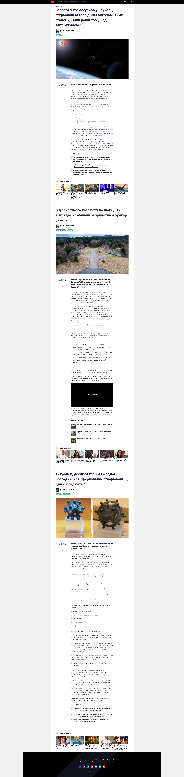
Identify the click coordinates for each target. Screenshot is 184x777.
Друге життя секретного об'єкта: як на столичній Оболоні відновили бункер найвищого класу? (92, 720)
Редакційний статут (114, 761)
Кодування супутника (102, 761)
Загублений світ (61, 230)
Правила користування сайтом (87, 761)
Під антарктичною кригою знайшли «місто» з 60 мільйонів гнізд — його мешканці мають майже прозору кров (92, 715)
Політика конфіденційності (71, 761)
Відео (84, 1)
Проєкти (60, 1)
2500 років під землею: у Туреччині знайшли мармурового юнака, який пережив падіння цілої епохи (92, 709)
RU (128, 1)
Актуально (66, 494)
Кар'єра (75, 759)
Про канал (69, 759)
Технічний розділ (107, 759)
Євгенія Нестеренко (67, 30)
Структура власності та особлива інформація (90, 759)
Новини (67, 1)
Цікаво (58, 35)
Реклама (115, 759)
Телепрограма (76, 1)
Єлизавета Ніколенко (67, 489)
